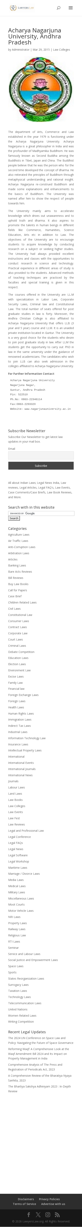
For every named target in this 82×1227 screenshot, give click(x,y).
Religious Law (17, 935)
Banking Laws (17, 565)
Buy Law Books (18, 584)
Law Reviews (16, 824)
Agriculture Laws (18, 534)
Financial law (16, 689)
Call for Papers (17, 590)
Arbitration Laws (18, 553)
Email (11, 449)
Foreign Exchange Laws (23, 695)
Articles (13, 559)
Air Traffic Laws (18, 541)
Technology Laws (19, 997)
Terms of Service (24, 1204)
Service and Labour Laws (24, 954)
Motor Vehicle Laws (21, 911)
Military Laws (16, 892)
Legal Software (18, 855)
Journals (13, 781)
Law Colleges (61, 49)
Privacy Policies (49, 1199)
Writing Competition (21, 1021)
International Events (21, 763)
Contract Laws (17, 627)
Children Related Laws (22, 602)
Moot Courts (16, 904)
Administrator (20, 49)
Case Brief (14, 596)
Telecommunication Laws (24, 1003)
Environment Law (19, 670)
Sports (12, 972)
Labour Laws (16, 787)
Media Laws (16, 880)
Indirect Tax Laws (19, 726)
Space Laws (15, 966)
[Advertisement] (41, 1141)
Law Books (15, 800)
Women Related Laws (22, 1015)
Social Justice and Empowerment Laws (33, 960)
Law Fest (14, 818)
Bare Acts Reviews (20, 571)
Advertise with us (53, 1204)
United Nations (17, 1009)
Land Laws (15, 793)
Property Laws (17, 923)
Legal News (15, 849)
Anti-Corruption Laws (21, 547)
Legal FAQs (15, 843)
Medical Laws (17, 886)
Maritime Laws (17, 868)
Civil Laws (14, 608)
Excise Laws (16, 676)
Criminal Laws (17, 646)
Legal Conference (19, 837)
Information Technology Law (27, 738)
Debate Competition (21, 652)
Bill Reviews (15, 578)
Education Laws (18, 658)
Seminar (13, 948)
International (16, 756)
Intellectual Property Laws (25, 750)
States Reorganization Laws (26, 978)
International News (20, 775)
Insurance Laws (18, 744)
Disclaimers (26, 1199)
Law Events (15, 812)
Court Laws (15, 639)
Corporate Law (17, 633)
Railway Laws (16, 929)
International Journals (22, 769)
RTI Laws (14, 941)
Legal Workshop (18, 861)
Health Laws (16, 707)
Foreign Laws (16, 701)
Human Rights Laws (21, 713)
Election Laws (17, 664)
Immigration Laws (19, 719)
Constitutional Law (20, 615)
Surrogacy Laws (18, 985)
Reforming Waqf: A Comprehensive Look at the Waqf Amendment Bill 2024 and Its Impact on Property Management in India (38, 1053)
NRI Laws (14, 917)
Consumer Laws (18, 621)
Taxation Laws (17, 991)
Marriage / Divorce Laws (24, 874)
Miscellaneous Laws (21, 898)
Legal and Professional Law (26, 830)
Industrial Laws (17, 732)
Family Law (15, 683)
